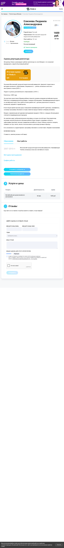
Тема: (8, 232)
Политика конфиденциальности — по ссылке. (24, 259)
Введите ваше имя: (28, 226)
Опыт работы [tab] (22, 141)
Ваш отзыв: (10, 240)
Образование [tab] (8, 141)
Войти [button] (61, 9)
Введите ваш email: (12, 226)
